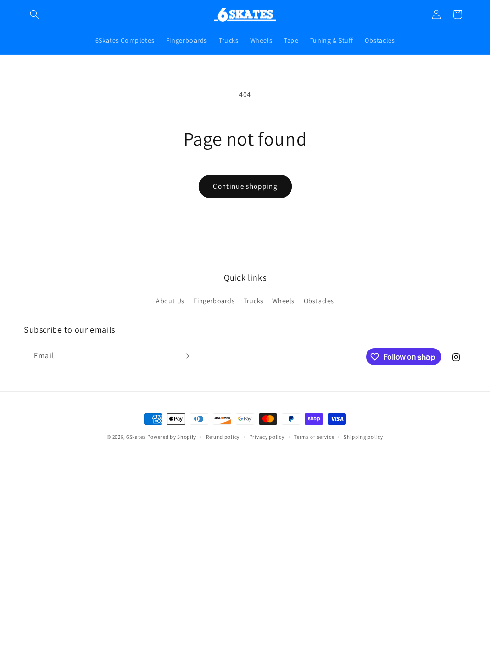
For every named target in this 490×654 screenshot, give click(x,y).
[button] (34, 14)
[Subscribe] (185, 356)
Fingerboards (213, 300)
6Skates (136, 436)
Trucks (254, 300)
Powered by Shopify (172, 436)
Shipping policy (363, 436)
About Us (170, 300)
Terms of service (314, 436)
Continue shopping (245, 186)
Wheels (283, 300)
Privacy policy (267, 436)
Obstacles (319, 300)
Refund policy (223, 436)
